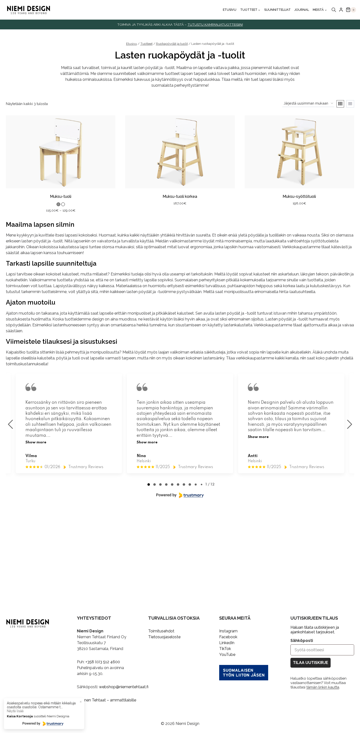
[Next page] (349, 424)
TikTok (225, 648)
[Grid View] (340, 103)
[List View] (350, 103)
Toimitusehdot (161, 631)
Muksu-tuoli (60, 196)
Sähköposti (301, 640)
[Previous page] (10, 424)
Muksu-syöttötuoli (299, 196)
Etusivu (229, 10)
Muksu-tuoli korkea (180, 196)
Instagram (228, 631)
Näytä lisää (15, 711)
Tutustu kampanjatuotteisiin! (215, 24)
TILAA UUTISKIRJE (310, 662)
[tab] (149, 484)
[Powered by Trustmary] (180, 495)
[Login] (341, 9)
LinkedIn (226, 642)
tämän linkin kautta (322, 687)
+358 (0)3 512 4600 (102, 662)
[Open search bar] (333, 10)
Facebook (228, 637)
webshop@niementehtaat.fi (123, 687)
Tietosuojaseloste (164, 637)
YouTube (227, 654)
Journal (301, 10)
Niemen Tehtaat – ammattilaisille (106, 700)
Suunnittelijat (277, 10)
